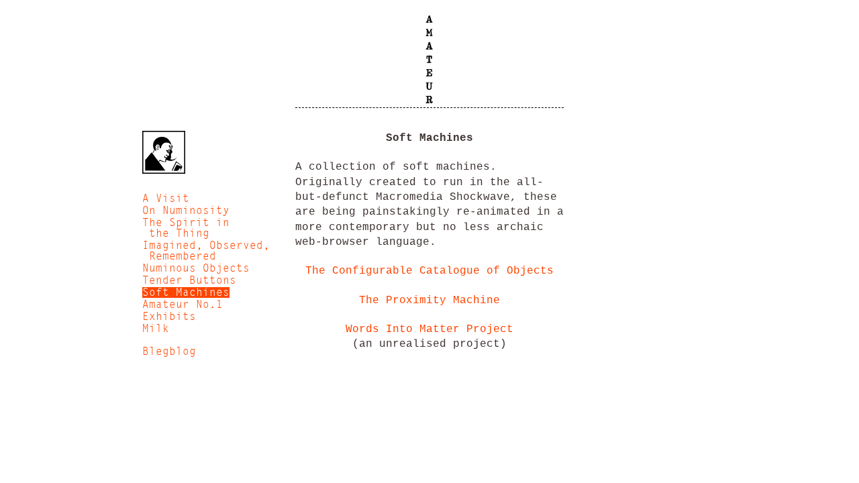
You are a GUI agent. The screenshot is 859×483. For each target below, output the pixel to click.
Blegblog (169, 351)
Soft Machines (186, 292)
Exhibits (169, 316)
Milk (155, 328)
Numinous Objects (196, 268)
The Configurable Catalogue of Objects (429, 271)
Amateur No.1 (182, 304)
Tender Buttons (189, 280)
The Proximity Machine (429, 300)
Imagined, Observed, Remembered (206, 251)
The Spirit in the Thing (186, 228)
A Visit (165, 198)
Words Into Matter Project (429, 329)
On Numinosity (186, 210)
